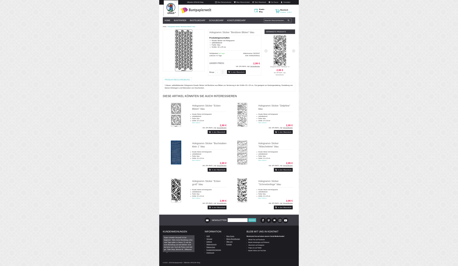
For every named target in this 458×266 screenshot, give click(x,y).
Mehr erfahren (196, 122)
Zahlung (209, 242)
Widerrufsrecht (211, 244)
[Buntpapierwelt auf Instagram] (280, 219)
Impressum (210, 253)
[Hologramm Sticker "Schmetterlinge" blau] (242, 190)
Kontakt (229, 244)
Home (164, 26)
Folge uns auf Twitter (255, 248)
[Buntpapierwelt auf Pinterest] (269, 219)
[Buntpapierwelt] (195, 10)
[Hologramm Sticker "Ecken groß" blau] (176, 190)
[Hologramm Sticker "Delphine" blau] (242, 115)
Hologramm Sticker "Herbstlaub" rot (279, 69)
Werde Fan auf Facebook (256, 239)
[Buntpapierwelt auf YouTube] (285, 219)
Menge (211, 72)
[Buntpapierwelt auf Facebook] (263, 219)
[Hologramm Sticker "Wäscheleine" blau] (242, 152)
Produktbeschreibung (177, 80)
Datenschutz (210, 247)
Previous (266, 50)
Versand (209, 239)
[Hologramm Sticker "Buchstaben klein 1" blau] (176, 152)
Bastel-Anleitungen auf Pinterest (258, 242)
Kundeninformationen (213, 250)
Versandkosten (255, 66)
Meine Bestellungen (233, 239)
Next (293, 50)
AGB (208, 236)
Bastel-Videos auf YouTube (257, 250)
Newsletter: (219, 220)
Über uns (229, 242)
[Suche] (288, 20)
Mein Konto (230, 236)
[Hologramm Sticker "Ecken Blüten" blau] (176, 115)
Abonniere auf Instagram (256, 245)
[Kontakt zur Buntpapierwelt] (274, 219)
